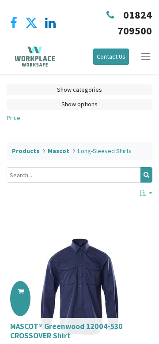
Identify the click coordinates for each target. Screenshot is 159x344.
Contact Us (111, 56)
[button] (146, 193)
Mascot (58, 151)
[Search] (146, 175)
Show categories (79, 89)
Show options (79, 104)
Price (13, 118)
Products (25, 151)
